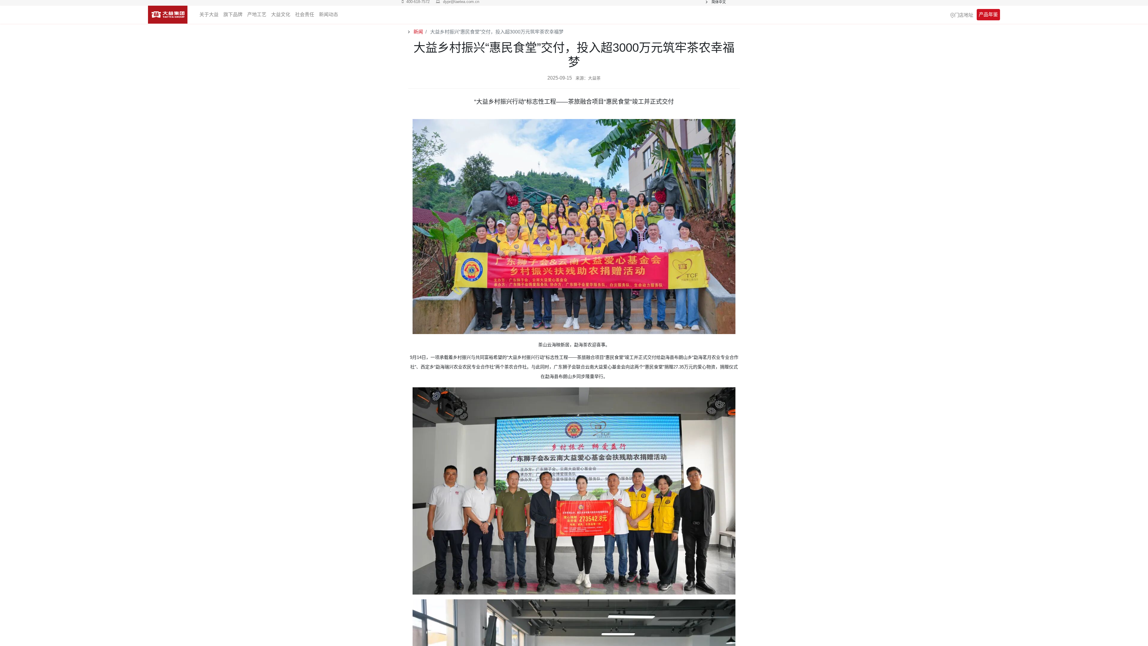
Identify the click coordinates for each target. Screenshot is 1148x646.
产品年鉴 (988, 14)
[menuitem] (329, 15)
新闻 (417, 31)
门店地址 (963, 14)
